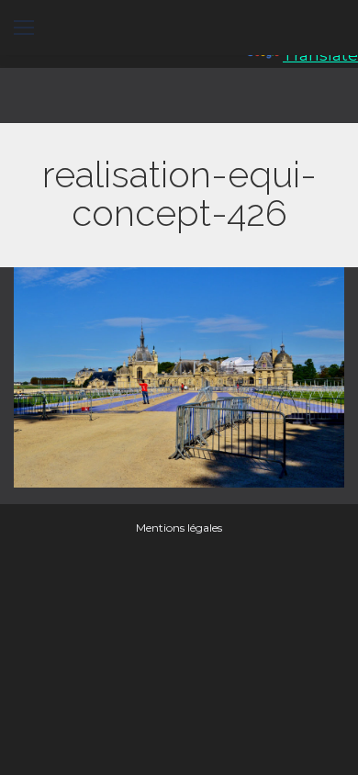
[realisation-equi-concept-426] (179, 377)
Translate (320, 55)
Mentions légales (179, 527)
